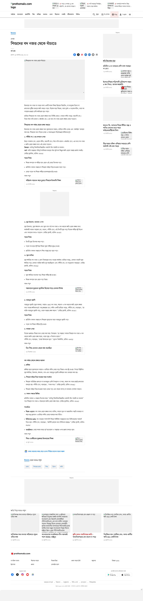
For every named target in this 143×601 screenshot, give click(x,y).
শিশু (46, 467)
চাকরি (63, 14)
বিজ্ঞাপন (58, 582)
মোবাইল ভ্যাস (55, 564)
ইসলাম (13, 33)
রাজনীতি (27, 14)
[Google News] (33, 575)
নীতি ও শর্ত (75, 582)
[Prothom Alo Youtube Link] (28, 575)
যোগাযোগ (83, 582)
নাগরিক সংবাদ (15, 561)
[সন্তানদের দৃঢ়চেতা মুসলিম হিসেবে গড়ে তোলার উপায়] (79, 289)
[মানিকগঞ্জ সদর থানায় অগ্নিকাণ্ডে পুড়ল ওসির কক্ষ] (25, 523)
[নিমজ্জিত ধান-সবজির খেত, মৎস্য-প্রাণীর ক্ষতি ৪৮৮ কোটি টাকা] (118, 523)
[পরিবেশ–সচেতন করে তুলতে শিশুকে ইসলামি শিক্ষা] (79, 181)
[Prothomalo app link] (111, 575)
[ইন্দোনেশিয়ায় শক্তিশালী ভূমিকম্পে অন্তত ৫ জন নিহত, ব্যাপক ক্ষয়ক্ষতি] (126, 89)
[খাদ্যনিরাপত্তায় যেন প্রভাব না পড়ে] (87, 523)
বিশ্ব (33, 14)
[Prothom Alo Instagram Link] (23, 575)
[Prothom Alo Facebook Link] (13, 575)
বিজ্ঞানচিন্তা (54, 561)
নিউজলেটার (92, 582)
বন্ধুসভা (94, 561)
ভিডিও (78, 14)
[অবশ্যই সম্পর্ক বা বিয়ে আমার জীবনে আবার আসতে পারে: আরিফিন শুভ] (111, 6)
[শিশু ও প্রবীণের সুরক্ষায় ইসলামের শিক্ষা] (79, 440)
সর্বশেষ (13, 14)
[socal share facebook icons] (75, 56)
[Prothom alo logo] (20, 554)
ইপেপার (13, 564)
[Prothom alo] (24, 6)
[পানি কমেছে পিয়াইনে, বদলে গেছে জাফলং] (83, 6)
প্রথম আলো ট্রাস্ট (76, 561)
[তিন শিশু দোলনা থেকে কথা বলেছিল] (79, 349)
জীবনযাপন (71, 14)
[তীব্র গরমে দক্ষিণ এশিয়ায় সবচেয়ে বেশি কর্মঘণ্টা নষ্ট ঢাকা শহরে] (126, 151)
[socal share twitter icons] (78, 56)
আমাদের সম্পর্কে (48, 582)
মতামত (45, 14)
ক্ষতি (61, 467)
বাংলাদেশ (20, 14)
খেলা (51, 14)
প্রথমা (32, 564)
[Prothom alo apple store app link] (125, 575)
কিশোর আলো (35, 561)
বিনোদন (57, 14)
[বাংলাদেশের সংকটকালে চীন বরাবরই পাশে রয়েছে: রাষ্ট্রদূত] (56, 523)
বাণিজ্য (39, 14)
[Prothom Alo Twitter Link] (18, 575)
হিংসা (54, 467)
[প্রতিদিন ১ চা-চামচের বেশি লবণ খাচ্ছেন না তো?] (126, 74)
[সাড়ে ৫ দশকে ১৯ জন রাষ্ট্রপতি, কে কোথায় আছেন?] (55, 6)
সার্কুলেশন (66, 582)
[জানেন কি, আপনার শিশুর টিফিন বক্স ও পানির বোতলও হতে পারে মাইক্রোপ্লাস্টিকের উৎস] (126, 135)
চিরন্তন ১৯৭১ (115, 561)
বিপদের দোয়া (37, 467)
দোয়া (27, 467)
